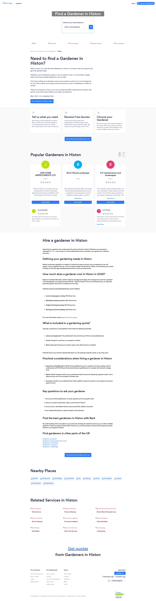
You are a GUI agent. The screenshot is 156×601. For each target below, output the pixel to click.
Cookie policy (71, 596)
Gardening (40, 51)
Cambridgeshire (51, 51)
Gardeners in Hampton (50, 445)
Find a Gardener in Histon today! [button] (42, 101)
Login (32, 579)
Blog (65, 582)
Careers (66, 577)
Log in (133, 3)
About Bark (67, 574)
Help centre (50, 582)
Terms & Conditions (59, 596)
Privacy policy (81, 596)
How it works (34, 577)
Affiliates (67, 579)
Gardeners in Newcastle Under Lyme (55, 441)
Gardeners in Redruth (50, 439)
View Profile (45, 202)
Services (33, 51)
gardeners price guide (70, 317)
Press (65, 584)
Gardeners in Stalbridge (50, 447)
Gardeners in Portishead (50, 443)
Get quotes (78, 548)
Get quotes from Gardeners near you (78, 139)
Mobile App (34, 582)
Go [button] (91, 27)
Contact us (120, 573)
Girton (53, 251)
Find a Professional (36, 574)
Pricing (48, 577)
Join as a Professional (53, 579)
